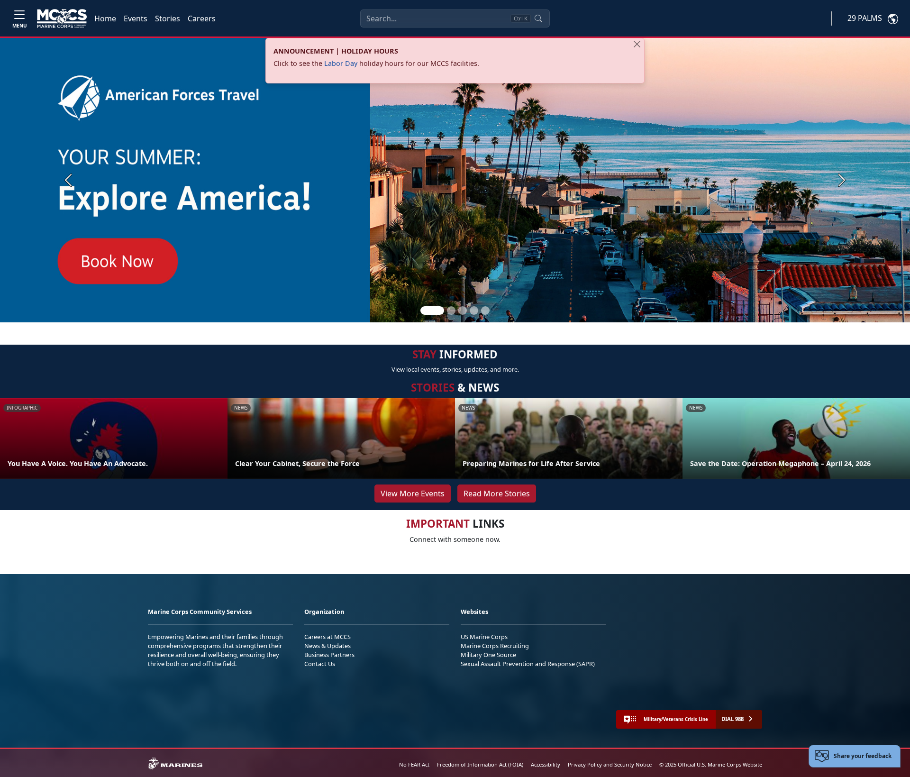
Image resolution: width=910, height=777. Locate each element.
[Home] (62, 18)
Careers (202, 18)
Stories (167, 18)
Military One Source (488, 654)
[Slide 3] (462, 310)
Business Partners (329, 654)
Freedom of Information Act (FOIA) (480, 764)
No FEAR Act (414, 764)
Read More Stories (497, 493)
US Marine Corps (484, 636)
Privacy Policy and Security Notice (610, 764)
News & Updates (327, 645)
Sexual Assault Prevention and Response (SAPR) (528, 663)
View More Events (413, 493)
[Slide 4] (474, 310)
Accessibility (545, 764)
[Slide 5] (485, 310)
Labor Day (340, 63)
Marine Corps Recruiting (495, 645)
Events (135, 18)
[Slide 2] (451, 310)
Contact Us (319, 663)
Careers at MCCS (327, 636)
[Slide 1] (432, 310)
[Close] (637, 44)
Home (105, 18)
